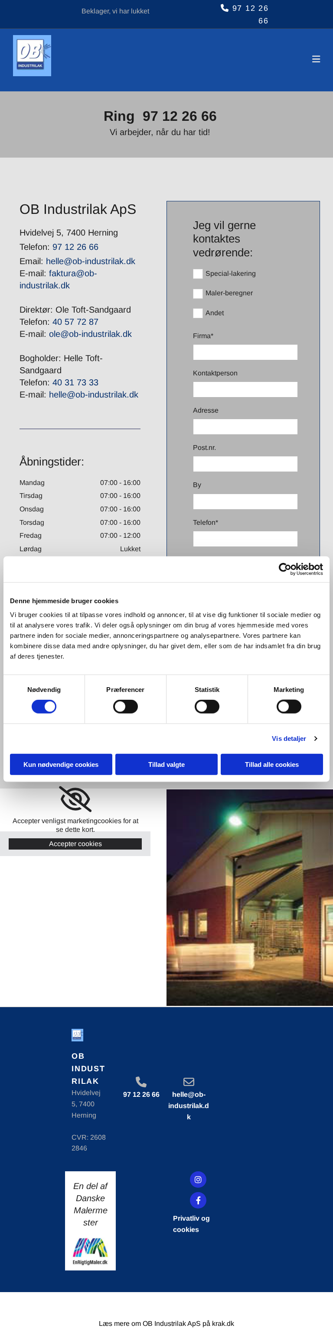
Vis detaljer (289, 738)
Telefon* (205, 522)
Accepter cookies (75, 843)
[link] (75, 799)
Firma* (203, 335)
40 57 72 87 (75, 321)
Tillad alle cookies (272, 764)
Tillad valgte (166, 764)
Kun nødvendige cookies (60, 764)
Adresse (206, 410)
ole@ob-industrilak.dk (90, 334)
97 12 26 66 (180, 116)
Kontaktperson (215, 373)
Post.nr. (204, 447)
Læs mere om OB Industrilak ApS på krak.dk (166, 1323)
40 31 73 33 (75, 382)
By (197, 484)
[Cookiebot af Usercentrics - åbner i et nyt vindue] (285, 569)
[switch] (125, 707)
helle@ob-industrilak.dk (89, 261)
